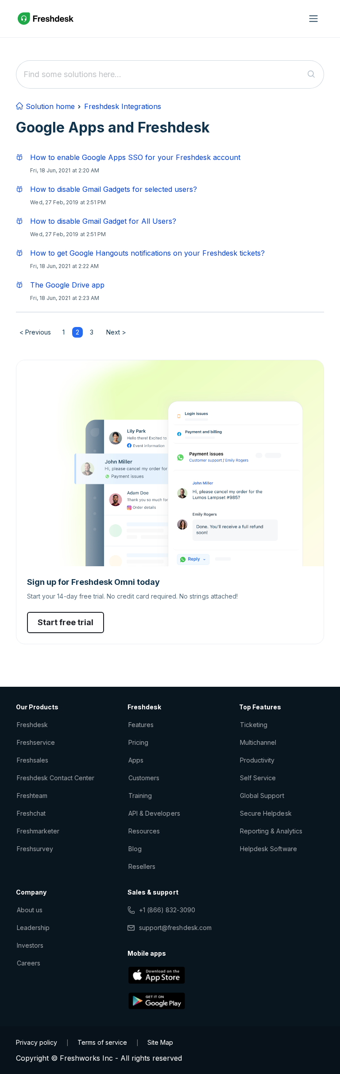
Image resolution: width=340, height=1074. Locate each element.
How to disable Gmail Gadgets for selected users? (113, 189)
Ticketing (253, 724)
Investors (30, 945)
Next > (116, 332)
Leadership (33, 927)
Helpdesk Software (268, 848)
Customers (143, 778)
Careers (28, 963)
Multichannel (258, 742)
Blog (135, 848)
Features (141, 724)
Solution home (49, 106)
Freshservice (36, 742)
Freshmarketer (38, 831)
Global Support (262, 795)
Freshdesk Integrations (122, 106)
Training (140, 795)
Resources (144, 831)
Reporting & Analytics (271, 831)
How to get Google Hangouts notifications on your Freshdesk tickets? (147, 253)
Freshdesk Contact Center (55, 778)
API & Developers (154, 813)
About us (29, 910)
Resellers (141, 866)
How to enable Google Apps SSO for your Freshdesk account (135, 157)
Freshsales (32, 760)
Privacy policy (36, 1042)
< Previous (35, 332)
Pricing (138, 742)
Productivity (257, 760)
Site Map (160, 1042)
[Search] (311, 74)
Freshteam (32, 795)
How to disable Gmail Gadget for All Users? (103, 221)
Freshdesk (32, 724)
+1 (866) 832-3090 (167, 910)
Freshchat (31, 813)
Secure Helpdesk (266, 813)
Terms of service (102, 1042)
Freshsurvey (35, 848)
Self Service (258, 778)
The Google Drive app (67, 284)
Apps (135, 760)
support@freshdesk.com (175, 927)
